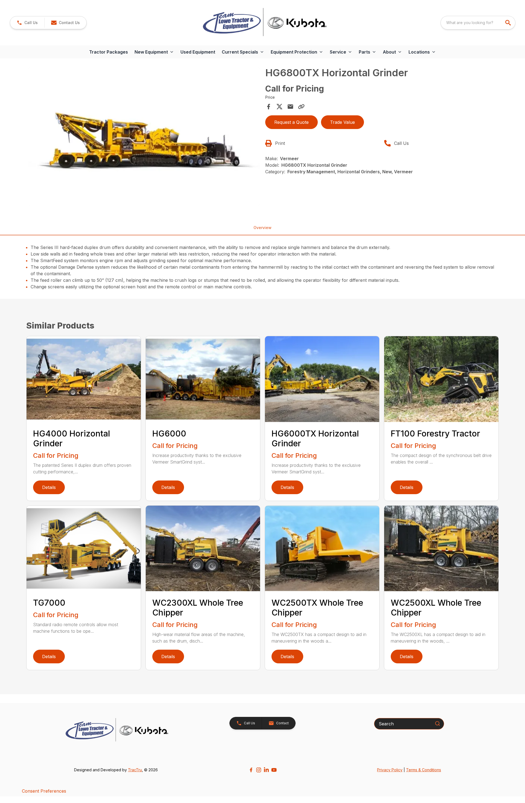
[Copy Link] (301, 106)
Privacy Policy (389, 769)
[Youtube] (274, 770)
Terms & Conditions (423, 769)
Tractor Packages (108, 52)
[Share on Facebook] (268, 106)
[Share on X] (279, 106)
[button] (27, 23)
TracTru (135, 769)
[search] (508, 22)
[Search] (437, 723)
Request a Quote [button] (291, 122)
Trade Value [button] (342, 122)
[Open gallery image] (144, 136)
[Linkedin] (266, 770)
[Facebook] (251, 770)
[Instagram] (258, 770)
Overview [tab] (262, 227)
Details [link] (49, 487)
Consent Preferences (44, 791)
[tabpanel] (144, 137)
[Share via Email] (290, 106)
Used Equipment (197, 52)
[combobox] (478, 22)
